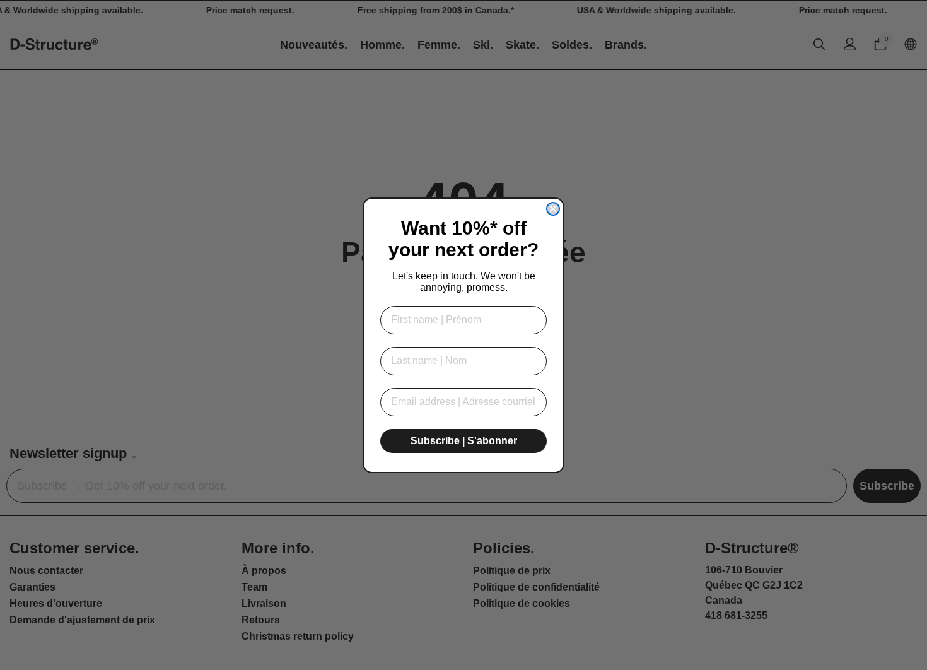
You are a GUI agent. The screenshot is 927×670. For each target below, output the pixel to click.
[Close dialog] (553, 209)
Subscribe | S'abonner (464, 440)
